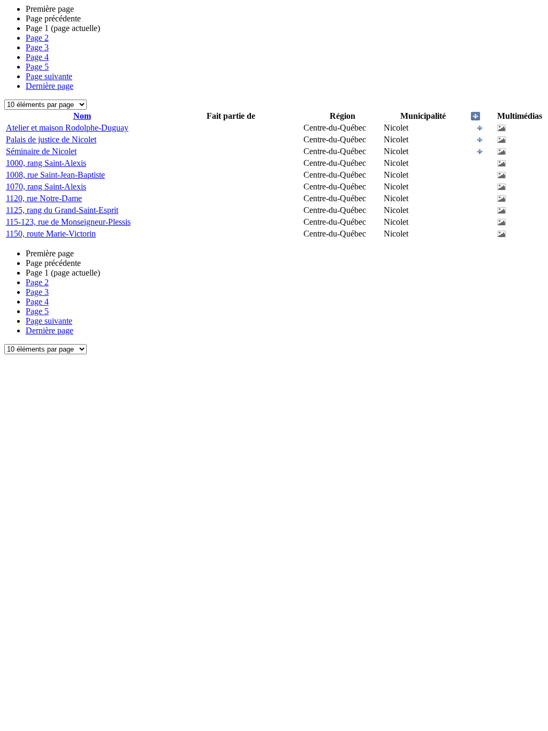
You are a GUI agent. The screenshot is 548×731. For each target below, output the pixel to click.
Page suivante (49, 76)
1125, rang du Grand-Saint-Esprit (62, 210)
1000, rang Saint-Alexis (46, 162)
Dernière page (49, 85)
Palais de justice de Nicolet (51, 139)
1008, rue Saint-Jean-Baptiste (55, 174)
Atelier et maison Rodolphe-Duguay (67, 127)
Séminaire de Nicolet (41, 151)
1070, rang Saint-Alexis (46, 186)
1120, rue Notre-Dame (44, 198)
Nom (82, 115)
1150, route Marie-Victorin (51, 233)
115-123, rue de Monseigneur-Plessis (68, 221)
